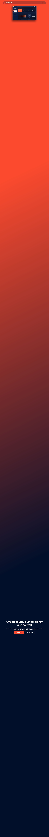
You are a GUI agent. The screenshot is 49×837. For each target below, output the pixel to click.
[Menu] (43, 3)
